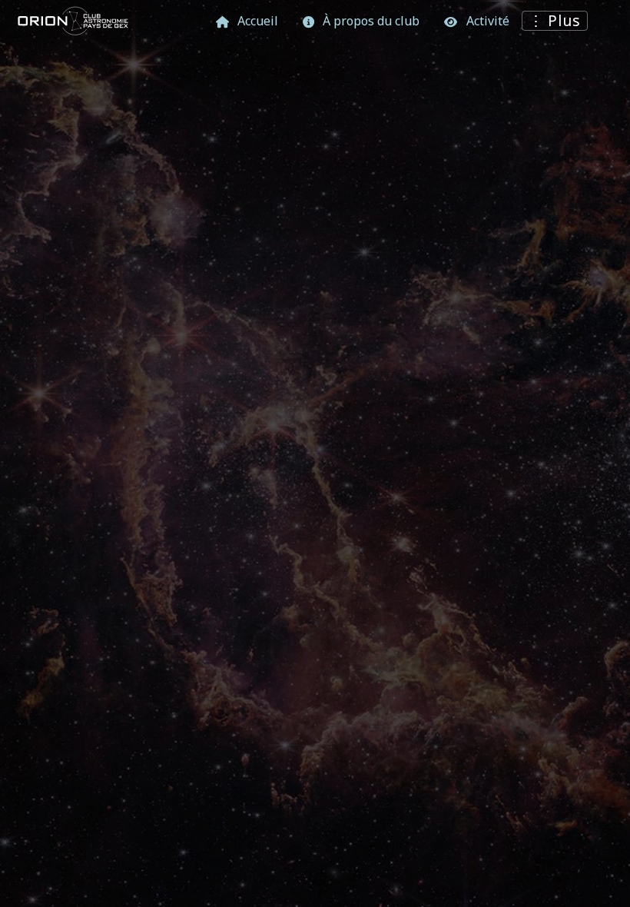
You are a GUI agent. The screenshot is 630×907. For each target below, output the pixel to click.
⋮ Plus (555, 20)
